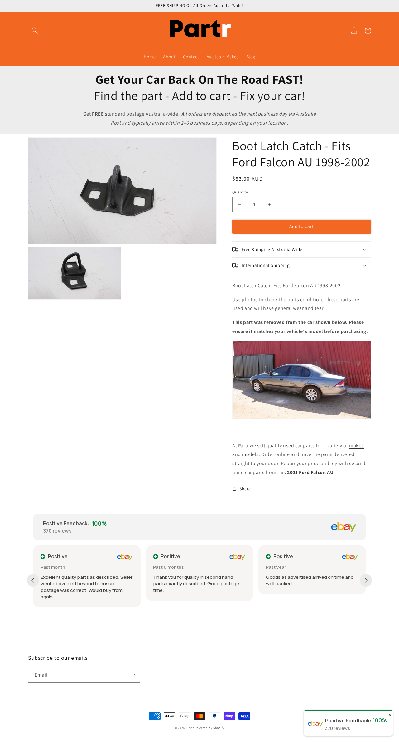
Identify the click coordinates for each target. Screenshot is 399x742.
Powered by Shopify (210, 728)
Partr (190, 728)
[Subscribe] (133, 675)
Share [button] (245, 489)
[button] (35, 30)
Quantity (240, 192)
